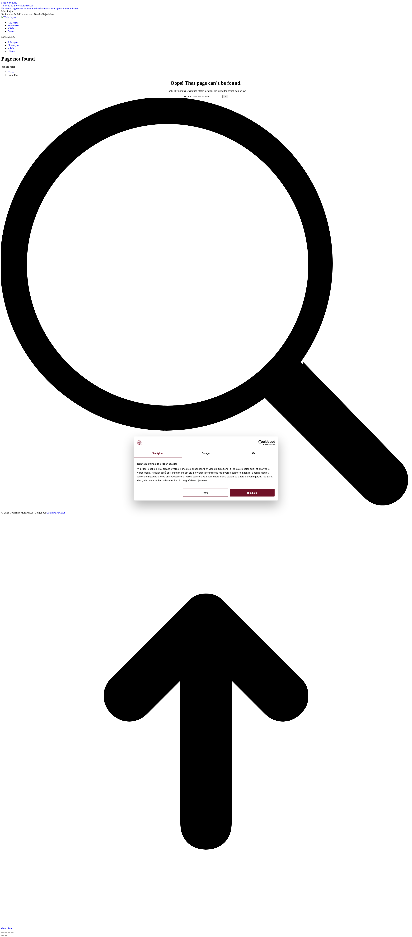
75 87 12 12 (7, 5)
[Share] (6, 932)
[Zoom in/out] (12, 932)
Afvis (205, 492)
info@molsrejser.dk (23, 5)
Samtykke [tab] (157, 453)
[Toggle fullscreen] (9, 932)
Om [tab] (254, 453)
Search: (187, 96)
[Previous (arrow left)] (2, 935)
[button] (206, 36)
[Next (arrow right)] (6, 935)
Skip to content (9, 2)
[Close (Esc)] (2, 932)
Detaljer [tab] (206, 453)
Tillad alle (252, 492)
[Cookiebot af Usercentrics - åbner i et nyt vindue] (261, 442)
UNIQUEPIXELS (55, 512)
